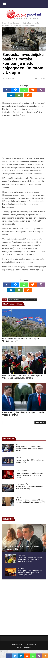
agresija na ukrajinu (17, 300)
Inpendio (27, 647)
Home (4, 23)
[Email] (19, 95)
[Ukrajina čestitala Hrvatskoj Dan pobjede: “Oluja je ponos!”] (24, 323)
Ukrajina (32, 300)
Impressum (31, 644)
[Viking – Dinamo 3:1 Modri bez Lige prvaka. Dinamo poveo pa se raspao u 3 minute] (8, 448)
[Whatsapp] (24, 90)
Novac (10, 23)
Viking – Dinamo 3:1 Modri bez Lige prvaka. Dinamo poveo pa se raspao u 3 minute (30, 449)
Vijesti (18, 457)
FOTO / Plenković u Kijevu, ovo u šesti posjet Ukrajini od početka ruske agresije (22, 376)
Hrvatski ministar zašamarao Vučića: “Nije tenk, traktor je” (30, 488)
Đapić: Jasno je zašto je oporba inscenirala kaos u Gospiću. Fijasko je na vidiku (30, 559)
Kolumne (21, 555)
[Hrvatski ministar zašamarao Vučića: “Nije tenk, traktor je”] (8, 488)
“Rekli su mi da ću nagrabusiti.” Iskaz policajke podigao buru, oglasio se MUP (31, 501)
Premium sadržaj (22, 471)
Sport (18, 444)
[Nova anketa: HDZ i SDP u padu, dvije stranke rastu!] (8, 461)
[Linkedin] (11, 95)
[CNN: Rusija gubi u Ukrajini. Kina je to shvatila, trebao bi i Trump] (24, 397)
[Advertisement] (24, 136)
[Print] (28, 95)
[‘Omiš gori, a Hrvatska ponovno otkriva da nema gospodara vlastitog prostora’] (10, 572)
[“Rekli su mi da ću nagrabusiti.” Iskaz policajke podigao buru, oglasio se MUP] (8, 501)
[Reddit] (33, 90)
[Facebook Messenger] (15, 90)
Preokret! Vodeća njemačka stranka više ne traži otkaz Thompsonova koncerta (29, 475)
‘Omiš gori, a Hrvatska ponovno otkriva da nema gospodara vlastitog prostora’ (30, 573)
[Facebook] (7, 90)
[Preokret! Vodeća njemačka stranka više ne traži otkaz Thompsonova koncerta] (8, 474)
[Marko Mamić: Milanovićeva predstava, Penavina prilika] (24, 538)
